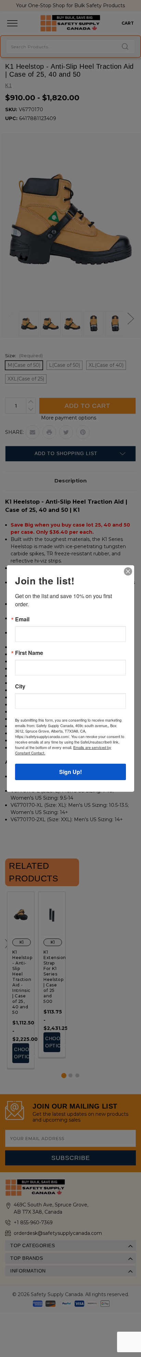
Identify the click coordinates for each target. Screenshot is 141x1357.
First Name (29, 653)
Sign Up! (70, 772)
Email (22, 619)
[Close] (128, 571)
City (20, 686)
